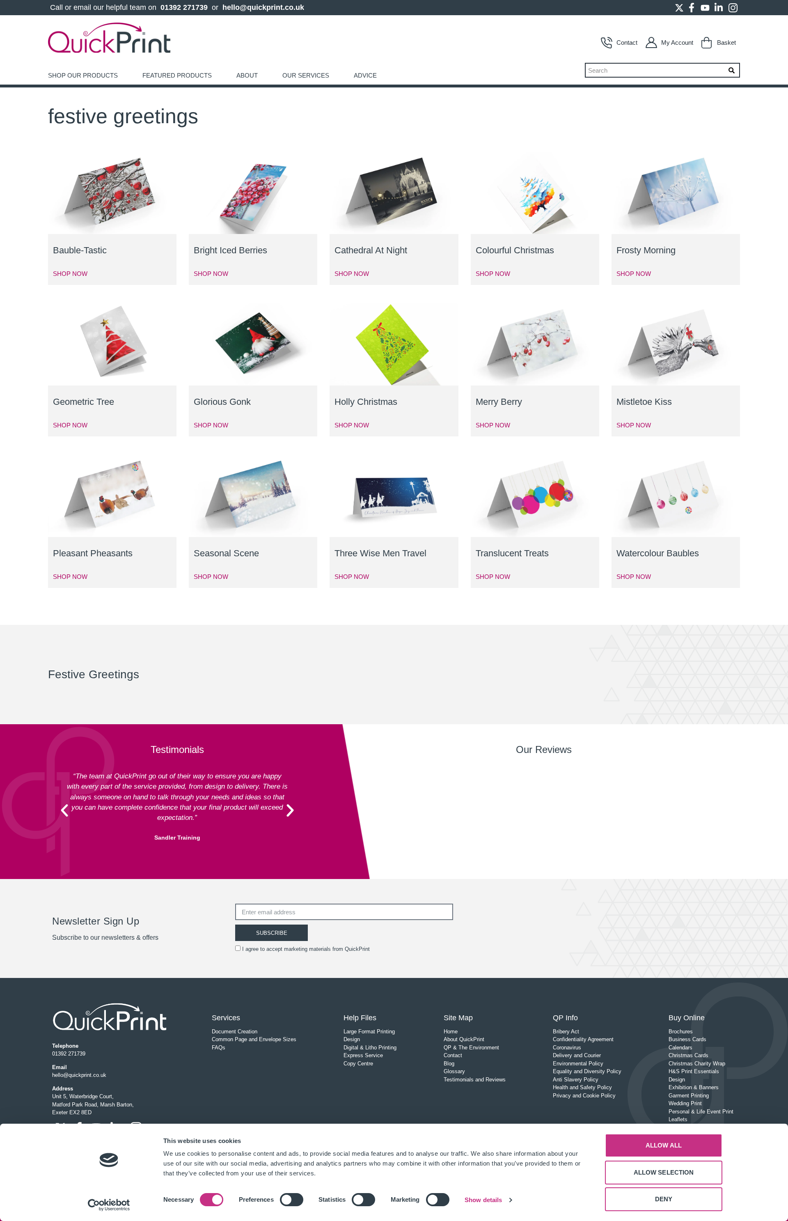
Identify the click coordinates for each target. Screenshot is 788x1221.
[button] (64, 810)
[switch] (291, 1199)
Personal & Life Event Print (701, 1112)
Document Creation (234, 1031)
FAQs (218, 1047)
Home (451, 1031)
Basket (726, 42)
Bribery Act (566, 1031)
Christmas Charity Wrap (697, 1063)
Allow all (664, 1145)
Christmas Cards (688, 1055)
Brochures (681, 1031)
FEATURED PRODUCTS (177, 75)
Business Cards (687, 1039)
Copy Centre (358, 1063)
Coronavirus (567, 1047)
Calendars (680, 1047)
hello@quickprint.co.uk (263, 7)
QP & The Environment (471, 1047)
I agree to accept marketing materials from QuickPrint (306, 949)
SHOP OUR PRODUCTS (83, 75)
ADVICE (365, 75)
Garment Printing (689, 1095)
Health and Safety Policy (582, 1087)
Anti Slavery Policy (575, 1079)
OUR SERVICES (305, 75)
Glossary (454, 1071)
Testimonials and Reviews (475, 1079)
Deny (663, 1199)
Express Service (363, 1055)
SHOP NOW (70, 273)
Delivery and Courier (577, 1055)
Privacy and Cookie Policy (584, 1095)
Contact (626, 42)
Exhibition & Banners (694, 1087)
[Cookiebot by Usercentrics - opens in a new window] (109, 1205)
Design (352, 1039)
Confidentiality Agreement (583, 1039)
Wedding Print (685, 1103)
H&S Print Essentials (694, 1071)
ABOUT (247, 75)
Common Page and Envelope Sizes (254, 1039)
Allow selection (664, 1172)
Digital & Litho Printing (370, 1047)
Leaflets (678, 1119)
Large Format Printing (369, 1031)
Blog (449, 1063)
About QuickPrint (464, 1039)
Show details (483, 1199)
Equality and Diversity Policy (587, 1071)
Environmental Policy (578, 1063)
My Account (677, 42)
